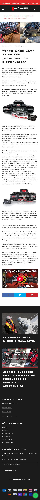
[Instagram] (7, 416)
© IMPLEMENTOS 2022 (20, 479)
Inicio (6, 16)
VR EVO (28, 89)
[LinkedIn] (15, 416)
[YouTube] (11, 416)
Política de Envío (6, 436)
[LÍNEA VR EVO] (20, 197)
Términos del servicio (7, 439)
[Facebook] (3, 416)
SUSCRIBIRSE (10, 470)
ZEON (17, 91)
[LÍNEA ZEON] (20, 110)
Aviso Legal (5, 430)
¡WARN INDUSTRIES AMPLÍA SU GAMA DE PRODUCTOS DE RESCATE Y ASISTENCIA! (19, 379)
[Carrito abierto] (37, 9)
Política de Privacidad (7, 433)
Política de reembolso (7, 442)
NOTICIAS (12, 16)
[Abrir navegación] (3, 9)
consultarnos (9, 262)
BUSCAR (4, 427)
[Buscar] (34, 9)
